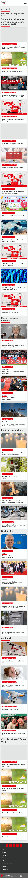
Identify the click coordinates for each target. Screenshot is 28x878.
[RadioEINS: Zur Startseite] (12, 2)
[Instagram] (14, 845)
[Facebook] (10, 845)
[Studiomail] (17, 845)
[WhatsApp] (7, 845)
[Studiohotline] (21, 845)
